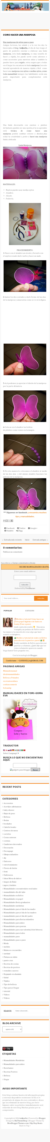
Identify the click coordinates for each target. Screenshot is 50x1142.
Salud (6, 977)
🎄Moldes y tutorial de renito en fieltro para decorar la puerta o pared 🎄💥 (30, 639)
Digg (20, 530)
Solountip (7, 688)
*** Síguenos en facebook (15, 512)
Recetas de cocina (11, 964)
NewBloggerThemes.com (18, 1123)
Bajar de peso (9, 813)
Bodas (6, 820)
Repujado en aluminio (12, 974)
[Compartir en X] (9, 520)
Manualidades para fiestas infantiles (19, 919)
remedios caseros (11, 970)
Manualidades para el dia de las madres (20, 912)
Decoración (8, 847)
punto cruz (8, 960)
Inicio (27, 539)
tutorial (7, 991)
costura (7, 841)
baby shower (9, 810)
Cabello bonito (10, 827)
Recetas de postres (12, 967)
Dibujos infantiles (11, 854)
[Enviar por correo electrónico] (4, 520)
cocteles (7, 834)
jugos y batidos (10, 885)
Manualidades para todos (14, 933)
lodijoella (23, 48)
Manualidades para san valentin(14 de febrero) (23, 929)
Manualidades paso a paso (15, 940)
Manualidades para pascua (15, 926)
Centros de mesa (11, 830)
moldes (7, 946)
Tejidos (7, 981)
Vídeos (7, 998)
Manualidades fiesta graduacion (17, 902)
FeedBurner (30, 588)
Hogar (6, 1079)
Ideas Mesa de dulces (12, 878)
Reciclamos (8, 1068)
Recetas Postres (10, 1071)
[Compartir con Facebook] (12, 520)
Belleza (7, 817)
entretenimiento (10, 864)
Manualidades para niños (14, 923)
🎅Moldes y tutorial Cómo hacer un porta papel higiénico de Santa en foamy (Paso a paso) (29, 621)
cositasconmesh (10, 684)
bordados (8, 823)
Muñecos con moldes (12, 950)
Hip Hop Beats (36, 1123)
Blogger (33, 655)
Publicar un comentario (12, 552)
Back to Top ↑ (25, 1125)
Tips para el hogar (11, 987)
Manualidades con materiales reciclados (20, 888)
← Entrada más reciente (12, 539)
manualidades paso (12, 936)
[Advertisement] (22, 22)
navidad (7, 953)
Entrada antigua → (40, 539)
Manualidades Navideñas (14, 1060)
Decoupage (8, 851)
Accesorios (8, 803)
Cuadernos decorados (13, 844)
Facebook (10, 528)
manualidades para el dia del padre (18, 916)
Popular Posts (8, 613)
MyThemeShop (21, 1120)
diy (5, 858)
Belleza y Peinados (11, 677)
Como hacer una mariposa (19, 34)
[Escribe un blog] (6, 520)
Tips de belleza (10, 984)
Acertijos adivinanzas (12, 806)
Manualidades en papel (13, 899)
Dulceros (7, 861)
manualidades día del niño (14, 892)
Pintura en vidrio (10, 957)
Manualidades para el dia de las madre (19, 909)
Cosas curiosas (10, 837)
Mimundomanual (10, 671)
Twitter (22, 528)
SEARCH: (8, 1011)
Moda (6, 943)
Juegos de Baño (10, 882)
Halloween (8, 875)
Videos (6, 994)
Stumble (9, 530)
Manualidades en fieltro (13, 895)
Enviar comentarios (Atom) (24, 563)
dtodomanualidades (11, 674)
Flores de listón (10, 868)
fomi (5, 871)
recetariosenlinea (10, 681)
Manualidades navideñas (14, 905)
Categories (29, 613)
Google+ (33, 528)
